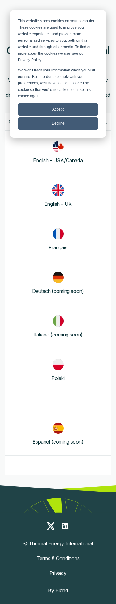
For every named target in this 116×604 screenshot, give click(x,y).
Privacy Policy (29, 60)
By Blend (58, 590)
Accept (58, 109)
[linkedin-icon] (65, 526)
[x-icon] (50, 526)
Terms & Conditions (58, 558)
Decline (58, 123)
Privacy (58, 573)
